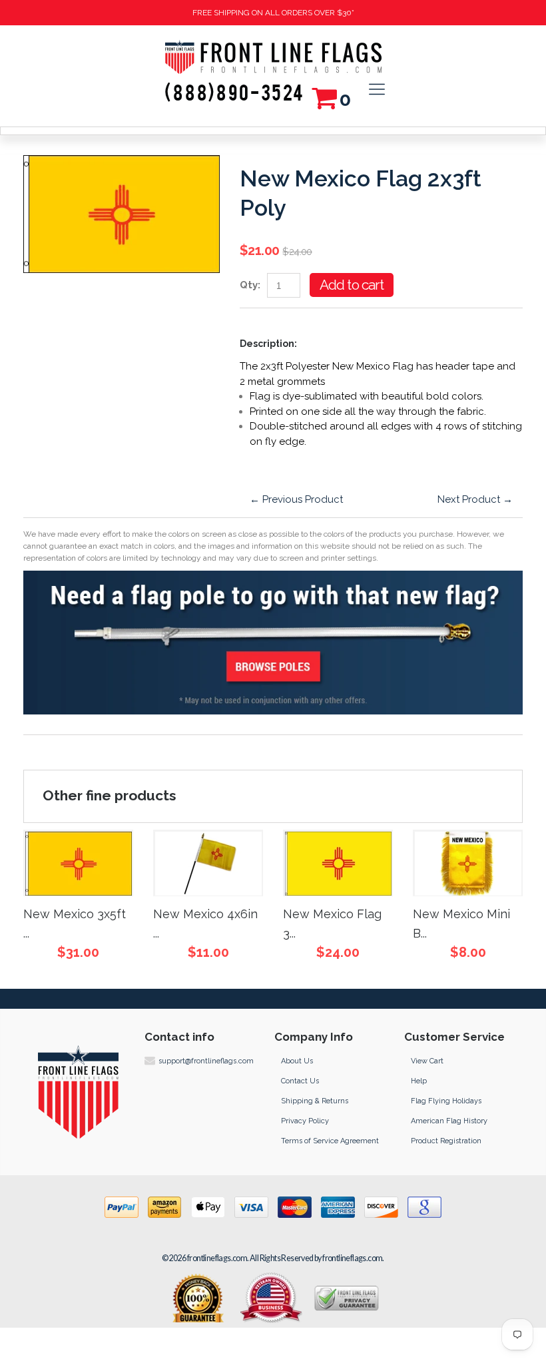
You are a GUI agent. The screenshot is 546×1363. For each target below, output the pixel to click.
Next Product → (475, 499)
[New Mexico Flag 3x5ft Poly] (338, 863)
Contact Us (300, 1081)
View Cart (427, 1061)
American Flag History (449, 1121)
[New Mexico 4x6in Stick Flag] (208, 863)
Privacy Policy (305, 1121)
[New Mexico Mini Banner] (468, 863)
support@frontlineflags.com (206, 1061)
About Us (297, 1061)
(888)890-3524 (234, 94)
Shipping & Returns (314, 1101)
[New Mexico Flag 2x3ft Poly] (121, 162)
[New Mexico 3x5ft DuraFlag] (78, 863)
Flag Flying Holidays (446, 1101)
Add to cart (352, 284)
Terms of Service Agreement (330, 1141)
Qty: (250, 285)
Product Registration (446, 1141)
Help (419, 1081)
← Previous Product (296, 499)
